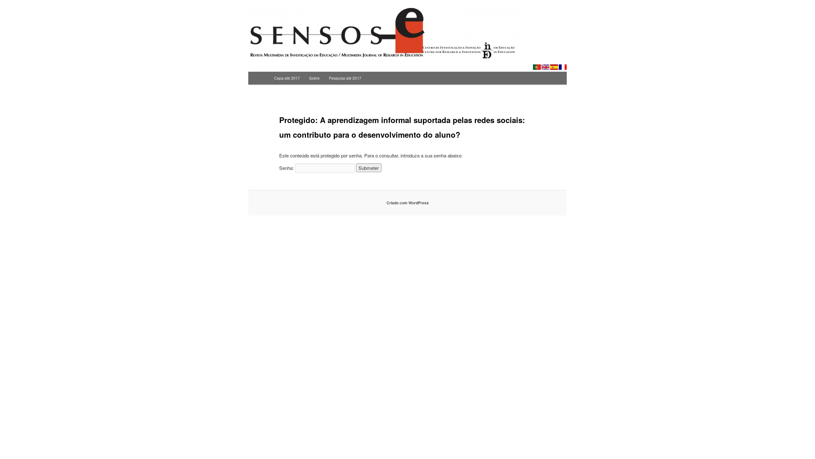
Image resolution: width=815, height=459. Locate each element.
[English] (545, 67)
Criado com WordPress (407, 203)
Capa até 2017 (287, 78)
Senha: (287, 167)
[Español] (554, 67)
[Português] (537, 67)
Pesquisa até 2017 (345, 78)
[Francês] (563, 67)
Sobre (314, 78)
